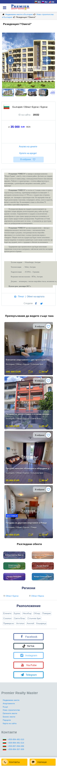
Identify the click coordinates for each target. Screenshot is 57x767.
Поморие (46, 613)
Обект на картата (35, 296)
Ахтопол (20, 623)
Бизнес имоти (9, 717)
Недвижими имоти (11, 700)
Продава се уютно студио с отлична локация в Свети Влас (29, 414)
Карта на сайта (9, 723)
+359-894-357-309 (16, 749)
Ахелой (30, 623)
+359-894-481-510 (16, 739)
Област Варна (37, 596)
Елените (7, 613)
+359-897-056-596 (16, 746)
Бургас (17, 613)
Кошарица (41, 623)
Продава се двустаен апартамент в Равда (26, 523)
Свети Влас (19, 618)
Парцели (7, 720)
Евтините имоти (10, 713)
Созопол (7, 618)
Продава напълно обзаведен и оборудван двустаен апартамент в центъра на (29, 468)
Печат (21, 296)
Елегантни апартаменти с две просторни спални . (29, 360)
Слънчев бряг (34, 618)
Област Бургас (12, 596)
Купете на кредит (28, 153)
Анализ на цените (28, 146)
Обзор (37, 613)
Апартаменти (9, 703)
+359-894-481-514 (16, 743)
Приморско (8, 623)
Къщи (5, 707)
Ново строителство (11, 710)
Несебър (27, 613)
